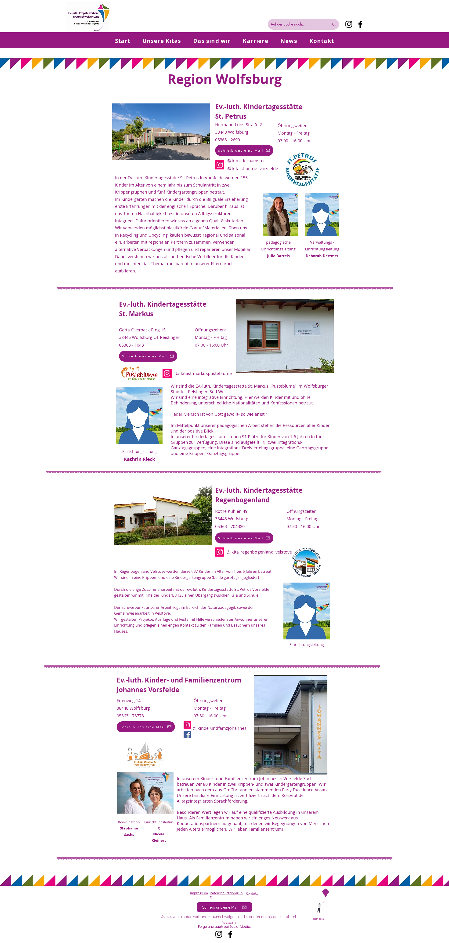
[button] (290, 724)
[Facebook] (360, 24)
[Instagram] (348, 24)
